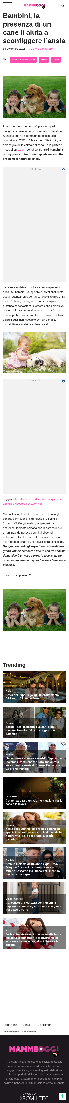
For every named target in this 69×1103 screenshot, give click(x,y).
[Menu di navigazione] (7, 5)
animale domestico (23, 59)
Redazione (10, 1024)
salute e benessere (15, 1082)
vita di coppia (56, 1082)
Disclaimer (44, 1024)
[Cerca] (62, 5)
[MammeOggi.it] (34, 6)
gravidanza (12, 1078)
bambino (57, 1078)
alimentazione (37, 1082)
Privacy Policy (11, 1031)
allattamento (28, 1078)
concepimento (54, 1074)
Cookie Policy (29, 1031)
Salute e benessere (41, 48)
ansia (44, 59)
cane (56, 59)
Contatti (27, 1024)
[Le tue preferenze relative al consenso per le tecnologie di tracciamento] (62, 1096)
